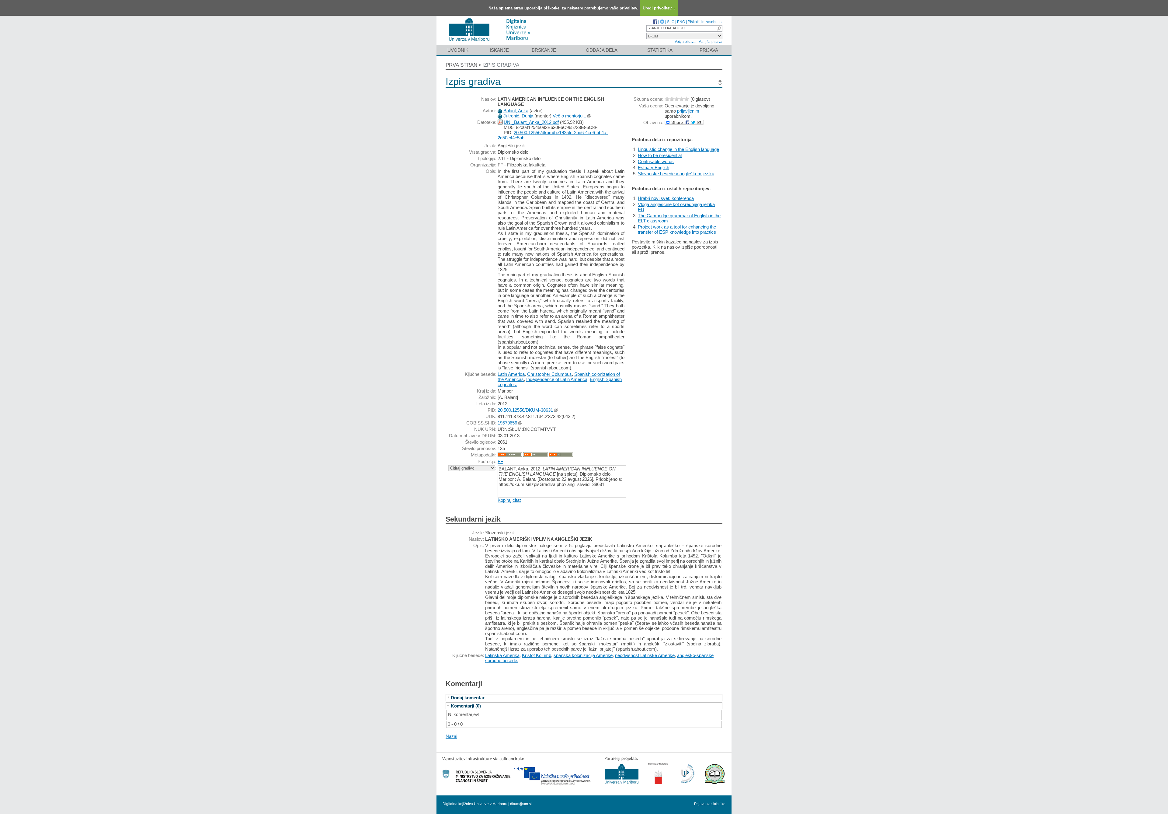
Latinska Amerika (502, 655)
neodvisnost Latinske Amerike (645, 655)
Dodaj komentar (468, 697)
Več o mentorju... (569, 115)
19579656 (507, 422)
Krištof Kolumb (536, 655)
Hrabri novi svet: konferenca (666, 198)
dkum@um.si (521, 804)
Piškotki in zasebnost (705, 22)
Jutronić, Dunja (518, 115)
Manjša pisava (710, 42)
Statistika (660, 50)
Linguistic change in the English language (678, 149)
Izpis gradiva (500, 65)
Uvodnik (457, 50)
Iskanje (499, 50)
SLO (670, 22)
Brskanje (544, 50)
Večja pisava (685, 42)
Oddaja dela (601, 50)
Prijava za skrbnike (709, 804)
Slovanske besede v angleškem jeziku (676, 173)
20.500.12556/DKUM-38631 (525, 410)
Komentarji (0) (466, 705)
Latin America (511, 374)
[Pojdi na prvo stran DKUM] (492, 42)
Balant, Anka (515, 110)
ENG (681, 22)
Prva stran (461, 65)
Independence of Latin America (556, 379)
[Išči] (719, 28)
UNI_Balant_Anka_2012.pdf (531, 122)
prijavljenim (688, 111)
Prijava (709, 50)
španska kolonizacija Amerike (583, 655)
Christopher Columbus (549, 374)
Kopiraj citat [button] (509, 500)
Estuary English (653, 167)
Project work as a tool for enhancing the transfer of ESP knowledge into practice (677, 229)
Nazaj (451, 736)
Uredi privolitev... (659, 8)
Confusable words (656, 161)
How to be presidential (660, 155)
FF (500, 461)
